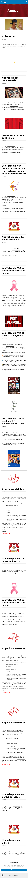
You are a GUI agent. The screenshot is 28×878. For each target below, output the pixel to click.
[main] (14, 10)
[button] (1, 2)
